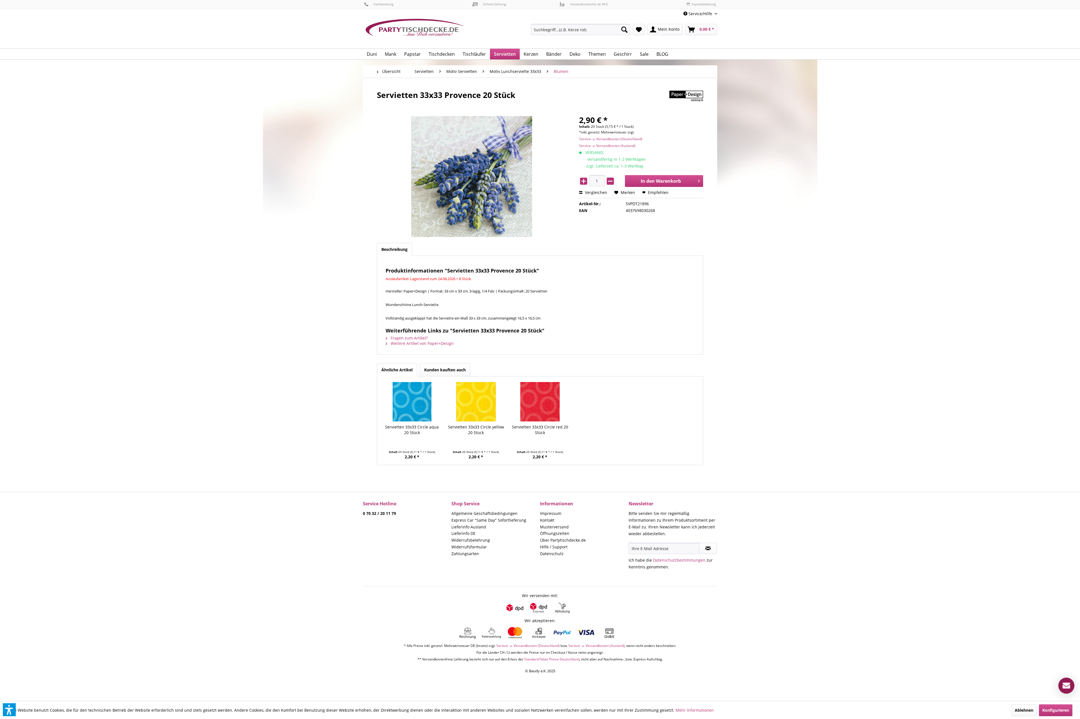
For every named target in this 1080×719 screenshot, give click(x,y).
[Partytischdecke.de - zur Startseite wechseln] (415, 31)
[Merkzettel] (639, 29)
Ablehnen (1024, 710)
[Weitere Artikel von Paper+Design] (686, 100)
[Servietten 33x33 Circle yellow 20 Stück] (476, 401)
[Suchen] (624, 29)
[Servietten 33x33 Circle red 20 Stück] (540, 401)
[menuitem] (698, 13)
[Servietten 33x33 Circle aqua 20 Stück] (412, 401)
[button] (9, 709)
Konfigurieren (1055, 710)
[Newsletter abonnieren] (708, 548)
